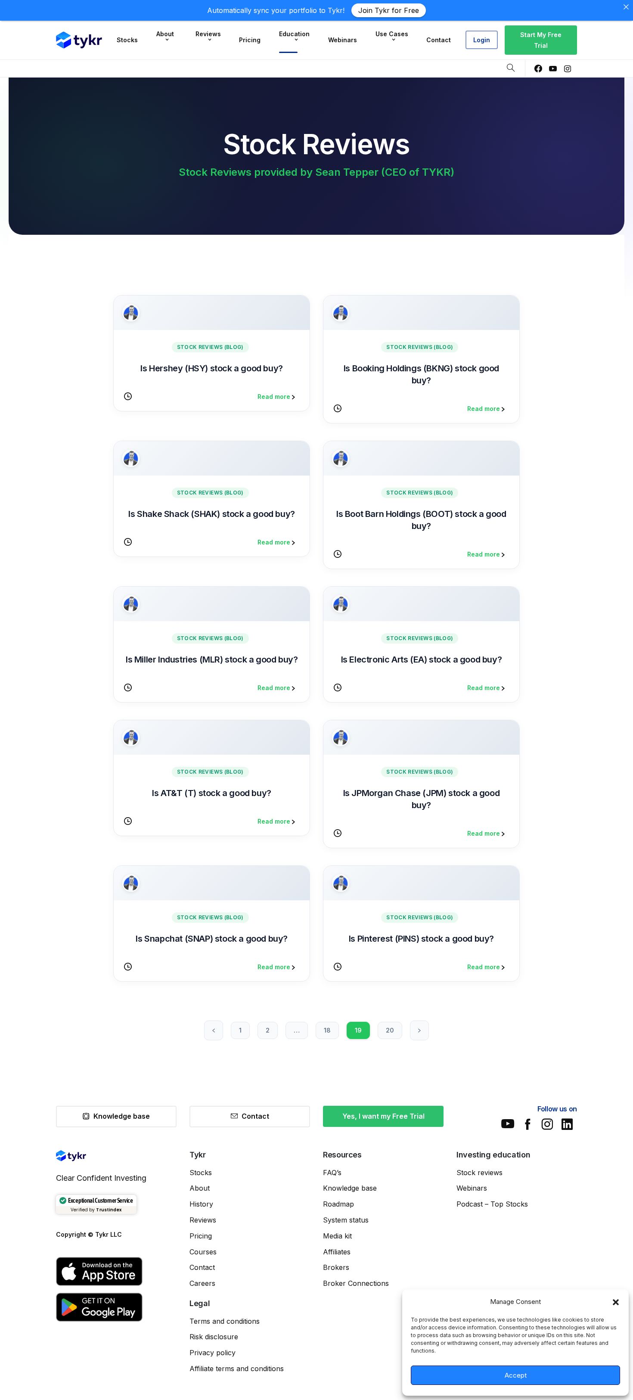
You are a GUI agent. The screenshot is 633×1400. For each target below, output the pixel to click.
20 (390, 1030)
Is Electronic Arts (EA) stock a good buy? (421, 659)
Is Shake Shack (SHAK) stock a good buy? (211, 514)
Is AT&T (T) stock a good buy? (211, 793)
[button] (615, 1301)
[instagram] (567, 68)
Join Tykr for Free (388, 10)
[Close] (626, 7)
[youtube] (553, 68)
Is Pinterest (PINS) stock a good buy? (421, 938)
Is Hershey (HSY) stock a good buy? (211, 368)
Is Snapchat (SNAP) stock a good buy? (212, 938)
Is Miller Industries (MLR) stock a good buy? (212, 659)
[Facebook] (538, 68)
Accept (516, 1375)
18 (327, 1030)
